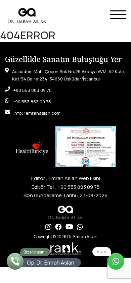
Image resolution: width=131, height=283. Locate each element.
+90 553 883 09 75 (32, 90)
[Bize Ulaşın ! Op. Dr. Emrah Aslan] (15, 261)
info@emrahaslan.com (36, 113)
